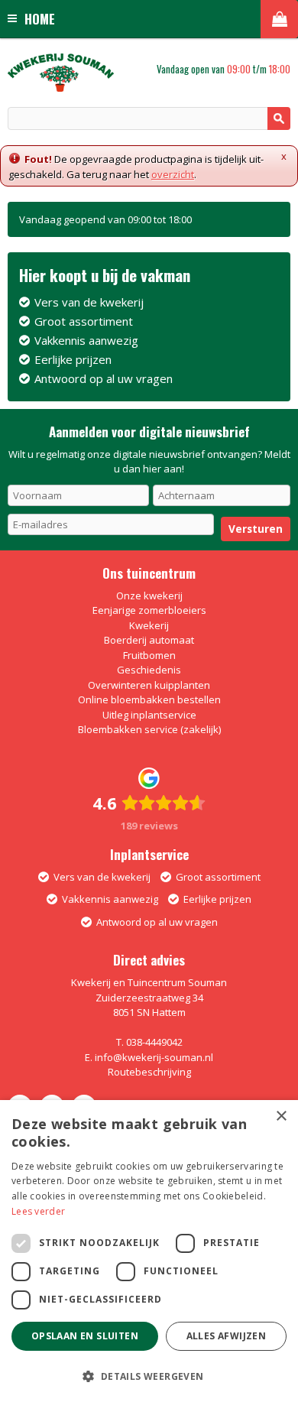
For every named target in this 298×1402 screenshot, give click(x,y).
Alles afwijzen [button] (226, 1335)
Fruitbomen (149, 655)
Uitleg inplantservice (149, 715)
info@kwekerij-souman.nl (154, 1057)
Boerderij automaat (149, 640)
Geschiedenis (149, 670)
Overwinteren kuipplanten (149, 685)
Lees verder (38, 1211)
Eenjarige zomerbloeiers (149, 610)
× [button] (281, 1116)
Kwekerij (149, 625)
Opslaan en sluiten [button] (84, 1335)
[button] (149, 1375)
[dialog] (149, 1251)
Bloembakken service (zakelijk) (149, 729)
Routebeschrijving (149, 1072)
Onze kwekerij (149, 595)
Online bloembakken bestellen (149, 699)
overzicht (172, 174)
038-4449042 (154, 1042)
